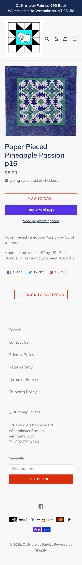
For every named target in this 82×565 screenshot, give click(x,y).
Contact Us (19, 342)
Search (15, 329)
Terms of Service (24, 379)
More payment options (41, 221)
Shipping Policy (23, 391)
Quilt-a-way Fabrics (38, 544)
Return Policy (21, 367)
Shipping (12, 180)
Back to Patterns (44, 295)
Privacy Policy (21, 354)
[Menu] (74, 38)
